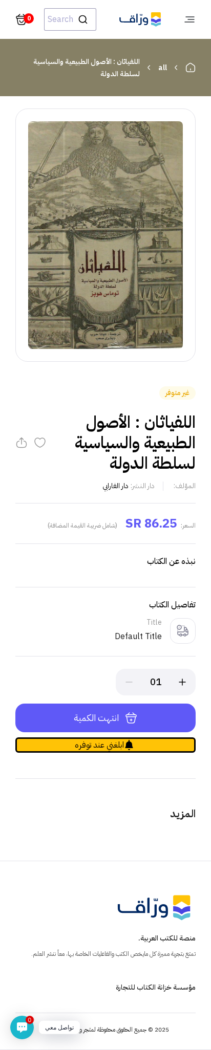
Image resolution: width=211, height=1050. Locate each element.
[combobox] (70, 19)
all (162, 67)
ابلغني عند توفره (99, 745)
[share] (21, 442)
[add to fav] (40, 442)
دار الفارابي (115, 485)
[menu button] (189, 19)
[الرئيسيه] (190, 67)
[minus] (129, 682)
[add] (182, 682)
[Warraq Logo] (140, 19)
